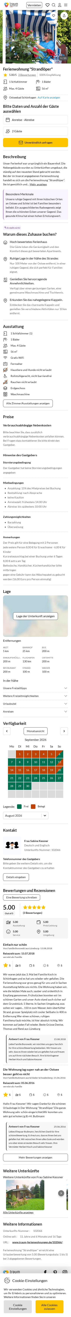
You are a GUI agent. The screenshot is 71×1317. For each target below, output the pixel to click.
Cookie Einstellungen (18, 1306)
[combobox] (5, 815)
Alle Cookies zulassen (49, 1306)
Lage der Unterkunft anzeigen (35, 616)
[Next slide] (61, 1193)
